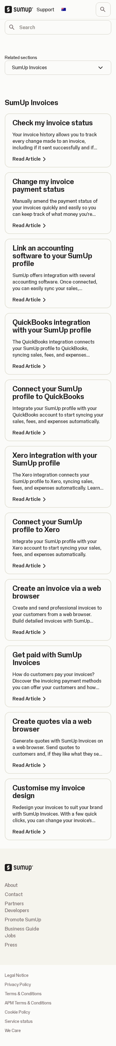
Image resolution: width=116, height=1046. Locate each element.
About (11, 885)
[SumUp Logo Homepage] (21, 9)
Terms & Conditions (23, 993)
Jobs (10, 936)
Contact (14, 894)
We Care (13, 1030)
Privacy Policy (18, 984)
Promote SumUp (23, 919)
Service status (19, 1021)
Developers (17, 910)
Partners (14, 903)
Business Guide (22, 929)
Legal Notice (17, 975)
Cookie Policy (17, 1012)
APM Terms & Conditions (28, 1003)
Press (11, 945)
